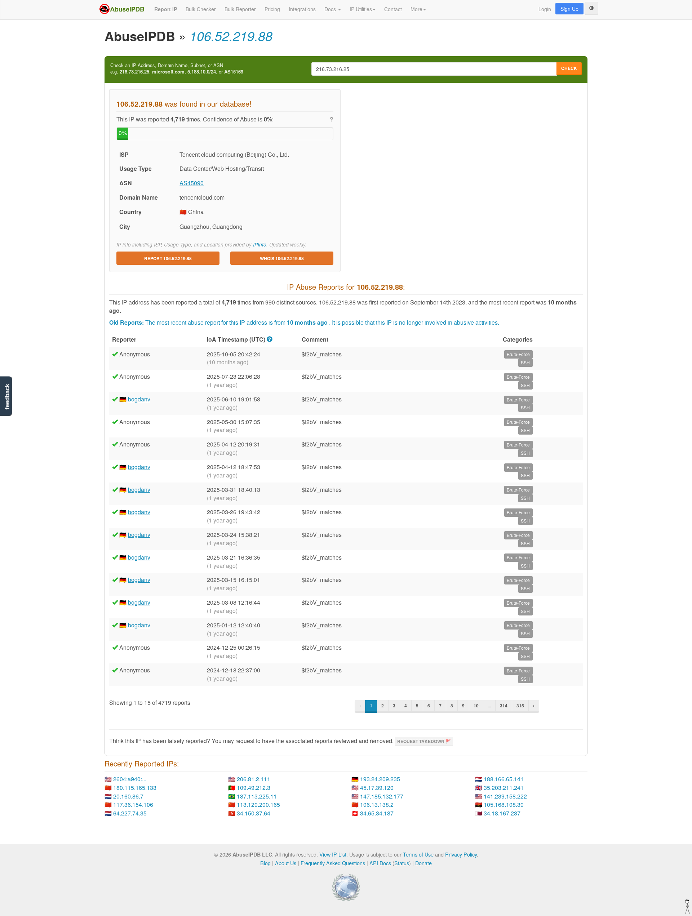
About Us (285, 863)
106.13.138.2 (377, 804)
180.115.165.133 (134, 787)
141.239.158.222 (505, 796)
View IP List (332, 854)
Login (544, 9)
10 (476, 705)
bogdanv (139, 399)
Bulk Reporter (240, 9)
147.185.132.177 (381, 796)
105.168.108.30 (504, 804)
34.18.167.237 (502, 813)
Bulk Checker (201, 9)
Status (401, 863)
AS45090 (191, 183)
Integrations (302, 9)
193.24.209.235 (380, 779)
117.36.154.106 (133, 804)
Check (569, 68)
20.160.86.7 (128, 796)
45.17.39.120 (377, 787)
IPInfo (259, 244)
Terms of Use (418, 854)
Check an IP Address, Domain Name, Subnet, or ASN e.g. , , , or (176, 68)
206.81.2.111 (253, 779)
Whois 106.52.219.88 (282, 258)
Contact (393, 9)
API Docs (380, 863)
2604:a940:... (129, 779)
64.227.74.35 (130, 813)
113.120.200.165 (258, 804)
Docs (330, 9)
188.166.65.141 (504, 779)
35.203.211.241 (504, 787)
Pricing (272, 9)
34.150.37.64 (253, 813)
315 (520, 705)
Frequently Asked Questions (333, 863)
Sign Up (569, 8)
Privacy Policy (461, 854)
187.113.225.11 (257, 796)
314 (503, 705)
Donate (423, 863)
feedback (7, 397)
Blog (265, 863)
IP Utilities (361, 9)
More (416, 9)
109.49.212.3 (253, 787)
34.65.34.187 (377, 813)
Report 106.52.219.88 (168, 258)
